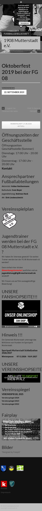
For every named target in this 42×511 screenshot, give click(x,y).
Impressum (5, 492)
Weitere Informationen (24, 20)
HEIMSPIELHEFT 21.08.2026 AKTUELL (21, 125)
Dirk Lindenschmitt (14, 197)
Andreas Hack (22, 194)
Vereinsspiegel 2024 (10, 398)
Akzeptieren (25, 23)
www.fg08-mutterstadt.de (9, 508)
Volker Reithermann (20, 186)
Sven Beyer (17, 190)
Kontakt (7, 168)
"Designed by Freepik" (11, 452)
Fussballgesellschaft (16, 33)
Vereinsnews (8, 88)
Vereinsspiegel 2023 (10, 401)
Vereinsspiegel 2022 (10, 404)
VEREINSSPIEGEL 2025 (12, 394)
